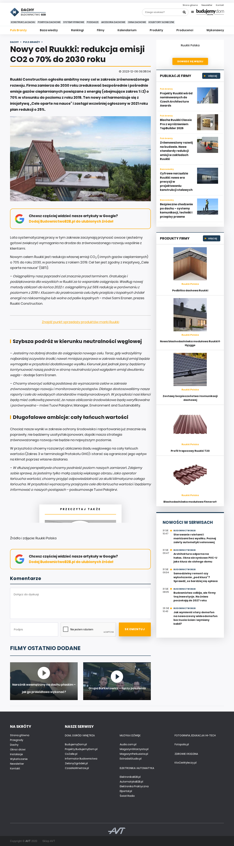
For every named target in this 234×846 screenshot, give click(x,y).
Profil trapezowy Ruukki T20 (190, 451)
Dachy (14, 745)
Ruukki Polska (190, 45)
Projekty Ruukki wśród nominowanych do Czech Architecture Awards (176, 99)
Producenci (184, 30)
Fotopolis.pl (182, 744)
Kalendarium (127, 30)
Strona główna (190, 5)
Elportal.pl (126, 791)
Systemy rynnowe (73, 22)
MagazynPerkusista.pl (134, 754)
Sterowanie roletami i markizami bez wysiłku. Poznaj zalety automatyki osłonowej (194, 538)
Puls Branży (18, 30)
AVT (28, 841)
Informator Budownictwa (81, 758)
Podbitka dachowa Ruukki (190, 290)
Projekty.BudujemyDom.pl (81, 749)
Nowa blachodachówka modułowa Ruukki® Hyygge (190, 343)
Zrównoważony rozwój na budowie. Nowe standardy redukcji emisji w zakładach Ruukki (176, 151)
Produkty (156, 30)
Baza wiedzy (49, 30)
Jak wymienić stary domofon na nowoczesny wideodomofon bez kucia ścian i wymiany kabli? (195, 618)
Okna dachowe (137, 22)
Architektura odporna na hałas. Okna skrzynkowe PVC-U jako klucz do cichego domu (195, 557)
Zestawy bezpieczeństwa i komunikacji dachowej (190, 398)
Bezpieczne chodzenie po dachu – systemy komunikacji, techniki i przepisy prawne (176, 210)
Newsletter (206, 5)
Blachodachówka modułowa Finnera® (190, 502)
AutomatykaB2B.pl (131, 781)
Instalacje (16, 754)
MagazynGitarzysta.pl (134, 749)
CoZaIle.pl (71, 754)
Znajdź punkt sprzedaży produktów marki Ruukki (80, 322)
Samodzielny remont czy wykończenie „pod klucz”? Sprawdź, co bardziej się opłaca (195, 577)
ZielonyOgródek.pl (76, 763)
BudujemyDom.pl (76, 744)
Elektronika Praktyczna (134, 786)
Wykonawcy (215, 30)
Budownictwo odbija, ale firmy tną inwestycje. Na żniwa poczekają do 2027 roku (194, 596)
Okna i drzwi (17, 749)
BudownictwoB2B (184, 530)
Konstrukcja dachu (23, 22)
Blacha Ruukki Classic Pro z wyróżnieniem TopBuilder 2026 (176, 124)
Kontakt (220, 5)
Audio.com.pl (128, 744)
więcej (212, 76)
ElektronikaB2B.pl (130, 777)
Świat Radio (127, 796)
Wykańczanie (19, 759)
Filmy (100, 30)
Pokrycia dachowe (49, 22)
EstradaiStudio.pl (130, 758)
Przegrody (16, 740)
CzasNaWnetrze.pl (77, 768)
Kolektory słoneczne (161, 22)
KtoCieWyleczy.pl (186, 762)
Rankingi (77, 30)
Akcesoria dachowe (113, 22)
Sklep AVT (48, 841)
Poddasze (93, 22)
